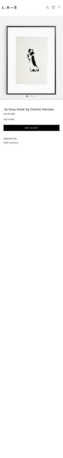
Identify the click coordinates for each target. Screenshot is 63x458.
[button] (48, 7)
